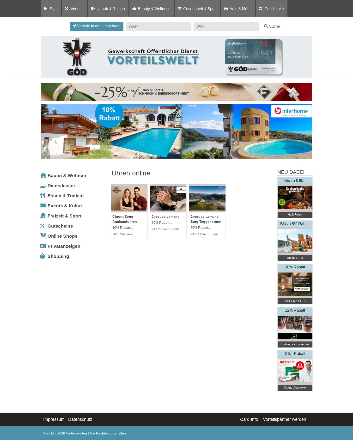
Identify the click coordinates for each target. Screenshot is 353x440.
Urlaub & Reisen (111, 8)
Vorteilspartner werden (284, 419)
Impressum (54, 419)
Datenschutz (80, 419)
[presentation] (45, 131)
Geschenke (274, 8)
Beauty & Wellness (154, 8)
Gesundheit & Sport (200, 8)
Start (54, 8)
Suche (274, 26)
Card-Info (249, 419)
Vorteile (77, 8)
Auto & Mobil (240, 8)
